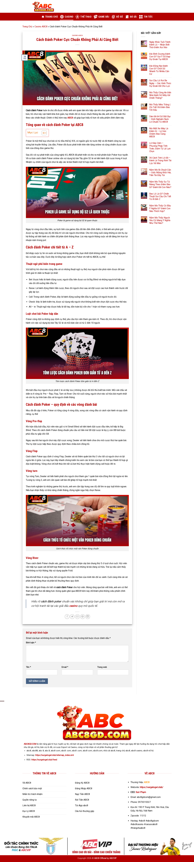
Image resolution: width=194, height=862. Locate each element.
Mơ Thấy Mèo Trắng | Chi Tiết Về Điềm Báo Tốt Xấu (159, 107)
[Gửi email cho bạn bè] (77, 616)
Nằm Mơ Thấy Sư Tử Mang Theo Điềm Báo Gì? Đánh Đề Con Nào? (160, 184)
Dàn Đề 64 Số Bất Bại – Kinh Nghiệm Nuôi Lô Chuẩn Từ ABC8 (160, 119)
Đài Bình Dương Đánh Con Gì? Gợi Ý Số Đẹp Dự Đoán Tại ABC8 (159, 57)
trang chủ (51, 16)
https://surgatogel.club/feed (44, 760)
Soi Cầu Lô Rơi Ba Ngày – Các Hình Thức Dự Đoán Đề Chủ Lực (160, 83)
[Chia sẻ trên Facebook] (67, 616)
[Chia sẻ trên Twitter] (72, 616)
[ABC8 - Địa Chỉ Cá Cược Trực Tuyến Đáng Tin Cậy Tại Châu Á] (44, 6)
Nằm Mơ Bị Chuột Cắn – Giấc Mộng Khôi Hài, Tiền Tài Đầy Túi (160, 172)
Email (65, 667)
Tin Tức (148, 16)
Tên (28, 667)
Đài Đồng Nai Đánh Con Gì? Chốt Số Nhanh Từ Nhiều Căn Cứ (159, 70)
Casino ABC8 (41, 26)
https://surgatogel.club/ (151, 787)
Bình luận (31, 642)
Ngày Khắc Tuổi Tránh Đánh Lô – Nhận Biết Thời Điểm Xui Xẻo (159, 45)
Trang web (102, 667)
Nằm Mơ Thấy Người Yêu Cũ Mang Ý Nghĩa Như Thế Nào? (159, 220)
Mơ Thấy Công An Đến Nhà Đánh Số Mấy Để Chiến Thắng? (160, 95)
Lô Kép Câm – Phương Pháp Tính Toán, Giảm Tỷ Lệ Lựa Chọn (159, 147)
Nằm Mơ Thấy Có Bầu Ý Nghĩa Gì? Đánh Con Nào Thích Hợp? (160, 208)
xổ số (119, 16)
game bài (103, 16)
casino (69, 16)
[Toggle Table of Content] (42, 133)
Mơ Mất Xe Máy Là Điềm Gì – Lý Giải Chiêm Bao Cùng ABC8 (158, 132)
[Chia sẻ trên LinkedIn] (87, 616)
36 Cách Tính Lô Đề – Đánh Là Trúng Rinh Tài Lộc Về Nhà (160, 160)
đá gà (133, 16)
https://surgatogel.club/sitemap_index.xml (54, 755)
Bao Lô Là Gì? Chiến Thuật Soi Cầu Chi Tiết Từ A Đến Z (160, 196)
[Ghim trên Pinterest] (82, 616)
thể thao (85, 16)
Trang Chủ (27, 26)
